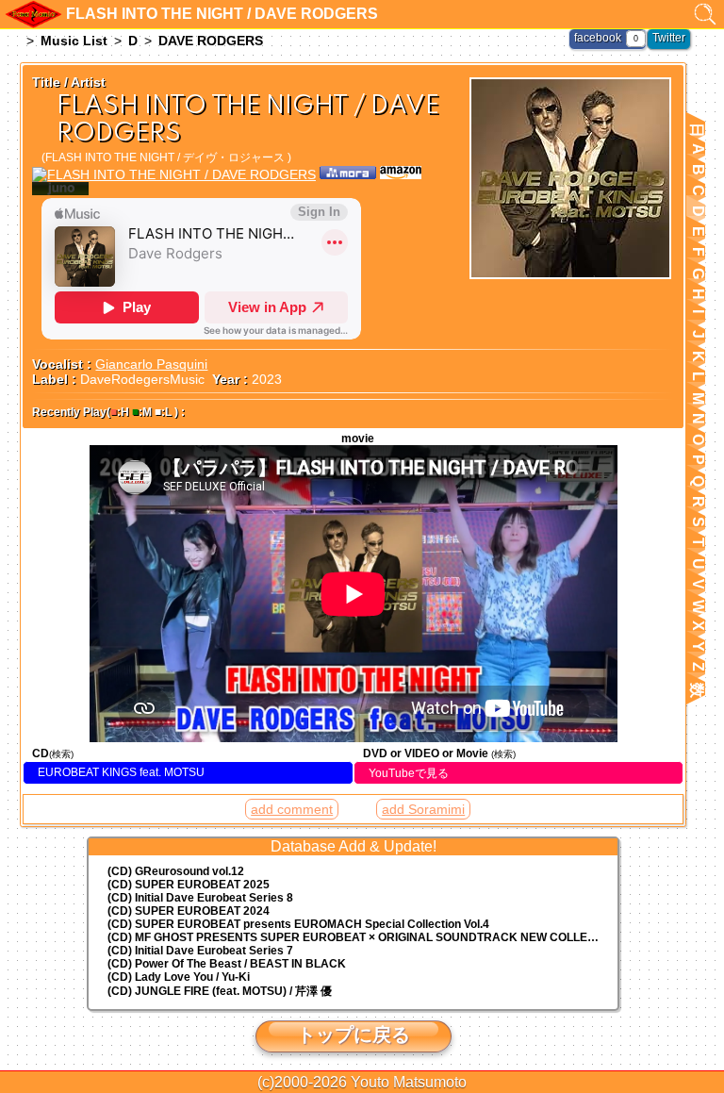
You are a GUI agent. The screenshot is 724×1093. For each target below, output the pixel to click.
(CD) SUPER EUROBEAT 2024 (188, 911)
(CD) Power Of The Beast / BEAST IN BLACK (226, 963)
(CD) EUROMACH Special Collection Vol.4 (298, 924)
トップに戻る (353, 1034)
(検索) (61, 754)
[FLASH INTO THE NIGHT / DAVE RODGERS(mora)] (348, 174)
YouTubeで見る (409, 773)
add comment (292, 809)
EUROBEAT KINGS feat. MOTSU (121, 772)
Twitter (668, 37)
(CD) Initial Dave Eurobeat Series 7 (200, 950)
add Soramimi (423, 809)
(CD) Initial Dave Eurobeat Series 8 (200, 897)
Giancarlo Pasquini (151, 364)
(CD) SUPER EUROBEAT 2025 (188, 884)
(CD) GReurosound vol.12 (175, 871)
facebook (597, 37)
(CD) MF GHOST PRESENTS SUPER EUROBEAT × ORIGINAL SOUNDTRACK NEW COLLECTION (362, 937)
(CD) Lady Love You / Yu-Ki (178, 977)
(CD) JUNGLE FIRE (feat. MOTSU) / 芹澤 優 (219, 991)
